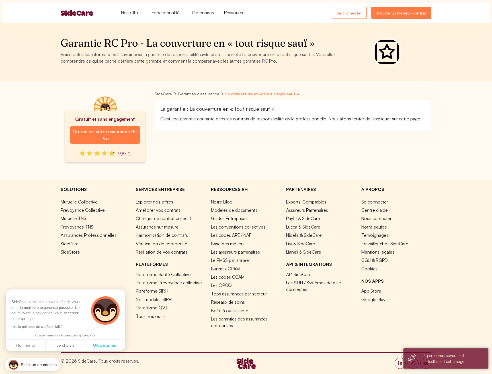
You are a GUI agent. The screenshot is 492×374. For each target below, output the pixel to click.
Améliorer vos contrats (158, 210)
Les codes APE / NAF (231, 235)
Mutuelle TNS (73, 218)
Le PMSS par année (230, 260)
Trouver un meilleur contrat (401, 13)
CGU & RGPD (374, 260)
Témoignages (374, 235)
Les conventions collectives (238, 227)
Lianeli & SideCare (303, 252)
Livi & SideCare (300, 243)
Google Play (373, 299)
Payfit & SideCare (303, 218)
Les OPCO (221, 285)
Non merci (25, 345)
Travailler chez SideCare (384, 243)
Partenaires (203, 12)
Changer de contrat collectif (163, 218)
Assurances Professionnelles (88, 235)
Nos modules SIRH (154, 299)
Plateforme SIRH (152, 291)
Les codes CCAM (228, 277)
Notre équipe (374, 227)
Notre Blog (221, 202)
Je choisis (65, 345)
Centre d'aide (374, 210)
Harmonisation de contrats (162, 235)
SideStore (70, 252)
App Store (371, 291)
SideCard (70, 243)
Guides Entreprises (229, 218)
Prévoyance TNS (77, 227)
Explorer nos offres (154, 202)
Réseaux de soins (228, 302)
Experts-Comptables (306, 202)
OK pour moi (105, 345)
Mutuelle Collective (79, 202)
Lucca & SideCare (303, 227)
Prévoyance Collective (83, 210)
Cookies (369, 269)
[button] (32, 364)
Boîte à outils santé (229, 310)
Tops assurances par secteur (239, 294)
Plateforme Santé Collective (163, 274)
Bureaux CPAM (225, 269)
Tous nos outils (150, 316)
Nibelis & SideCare (304, 235)
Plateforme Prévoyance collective (169, 282)
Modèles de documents (234, 210)
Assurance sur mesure (157, 227)
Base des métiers (228, 243)
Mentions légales (377, 252)
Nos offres (131, 12)
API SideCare (298, 274)
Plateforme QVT (152, 308)
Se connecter (349, 13)
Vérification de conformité (161, 243)
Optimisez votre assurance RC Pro (105, 135)
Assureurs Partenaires (307, 210)
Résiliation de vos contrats (161, 252)
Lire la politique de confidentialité (37, 327)
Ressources (235, 12)
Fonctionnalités (167, 12)
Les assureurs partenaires (235, 252)
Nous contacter (376, 218)
